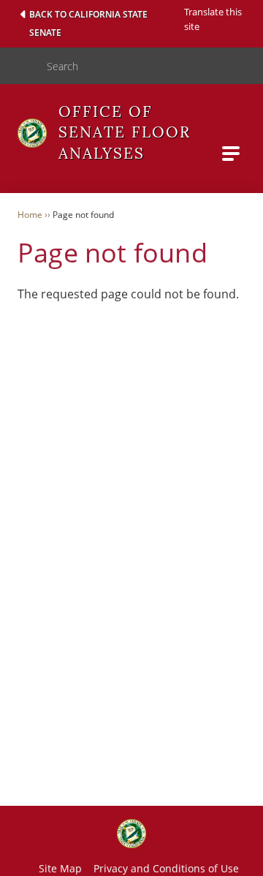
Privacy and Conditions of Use (166, 868)
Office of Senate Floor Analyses (124, 132)
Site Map (60, 868)
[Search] (17, 66)
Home (30, 214)
